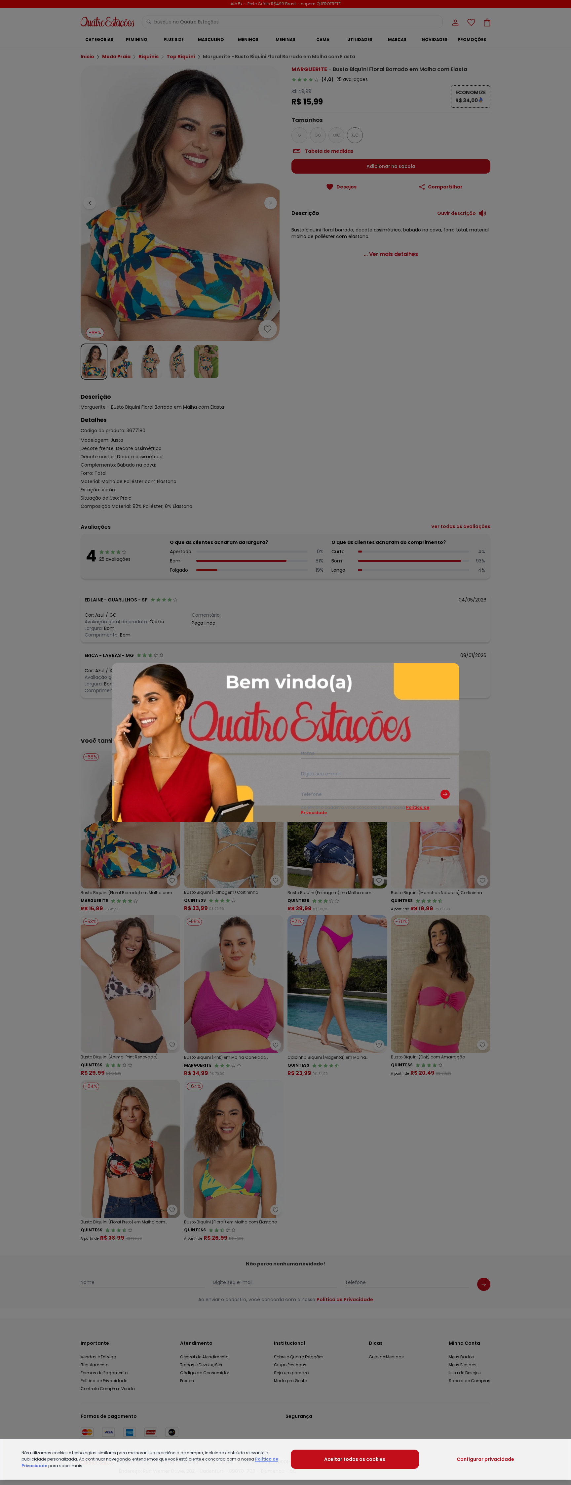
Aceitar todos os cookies (354, 1459)
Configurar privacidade (485, 1459)
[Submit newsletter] (445, 794)
